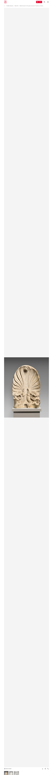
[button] (26, 387)
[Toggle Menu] (48, 2)
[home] (4, 5)
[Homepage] (5, 2)
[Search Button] (44, 2)
